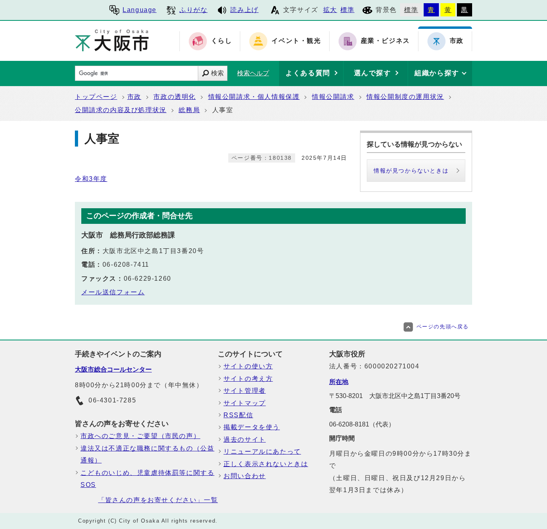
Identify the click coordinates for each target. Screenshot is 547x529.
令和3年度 (91, 178)
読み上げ (244, 9)
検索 (217, 73)
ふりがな (193, 9)
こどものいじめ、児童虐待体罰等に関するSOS (147, 478)
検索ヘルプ (253, 73)
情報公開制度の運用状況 (405, 96)
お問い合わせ (244, 476)
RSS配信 (238, 415)
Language (140, 9)
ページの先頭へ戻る (442, 327)
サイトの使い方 (248, 366)
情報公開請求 (333, 96)
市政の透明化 (174, 96)
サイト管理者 (244, 390)
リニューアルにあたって (262, 451)
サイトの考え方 (248, 378)
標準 (347, 9)
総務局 (189, 110)
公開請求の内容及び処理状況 (121, 110)
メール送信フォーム (113, 292)
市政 (134, 96)
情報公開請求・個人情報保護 (254, 96)
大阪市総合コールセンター (113, 369)
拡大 (330, 9)
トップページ (96, 96)
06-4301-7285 (112, 400)
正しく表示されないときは (265, 464)
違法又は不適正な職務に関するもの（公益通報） (147, 454)
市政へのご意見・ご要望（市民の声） (140, 435)
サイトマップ (244, 403)
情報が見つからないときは (411, 170)
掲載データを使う (251, 427)
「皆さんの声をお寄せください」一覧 (158, 500)
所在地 (338, 381)
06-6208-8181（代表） (362, 424)
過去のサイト (244, 439)
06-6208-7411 (126, 264)
